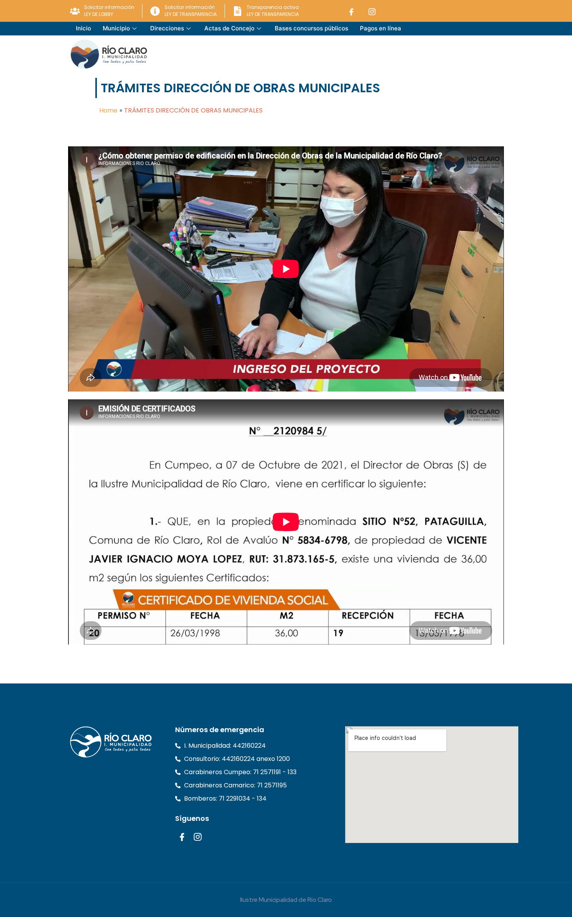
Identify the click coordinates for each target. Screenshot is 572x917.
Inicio (83, 28)
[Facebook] (351, 11)
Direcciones (167, 28)
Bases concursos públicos (311, 28)
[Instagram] (371, 11)
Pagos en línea (380, 28)
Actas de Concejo (229, 28)
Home (108, 110)
